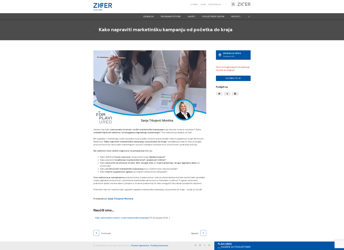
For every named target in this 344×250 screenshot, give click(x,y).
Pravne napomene (140, 245)
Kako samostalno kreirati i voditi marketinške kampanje (122, 217)
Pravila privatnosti (159, 245)
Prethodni (106, 233)
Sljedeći (194, 233)
